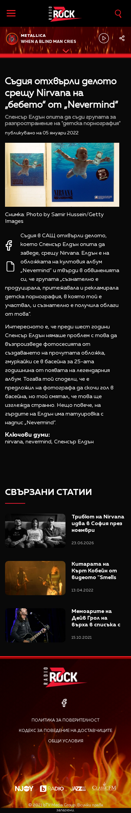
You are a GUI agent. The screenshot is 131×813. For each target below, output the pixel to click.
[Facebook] (64, 703)
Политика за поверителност (65, 720)
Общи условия (65, 741)
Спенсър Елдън (74, 442)
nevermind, (39, 442)
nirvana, (14, 442)
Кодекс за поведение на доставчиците (65, 731)
